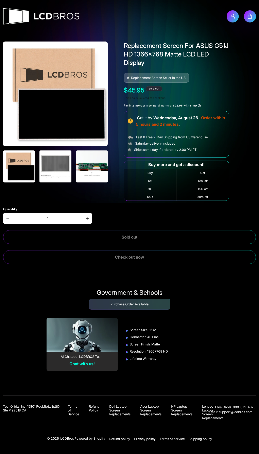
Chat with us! (82, 363)
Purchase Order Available (129, 304)
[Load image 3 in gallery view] (92, 166)
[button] (250, 16)
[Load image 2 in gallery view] (55, 166)
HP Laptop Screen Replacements (181, 410)
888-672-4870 (244, 407)
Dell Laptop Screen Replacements (120, 410)
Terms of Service (73, 410)
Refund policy (119, 439)
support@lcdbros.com (236, 412)
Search (53, 406)
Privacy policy (145, 439)
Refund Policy (94, 408)
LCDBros (67, 438)
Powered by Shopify (89, 438)
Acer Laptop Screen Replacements (150, 410)
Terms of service (172, 439)
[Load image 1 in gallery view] (19, 166)
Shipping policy (200, 439)
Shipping (129, 97)
